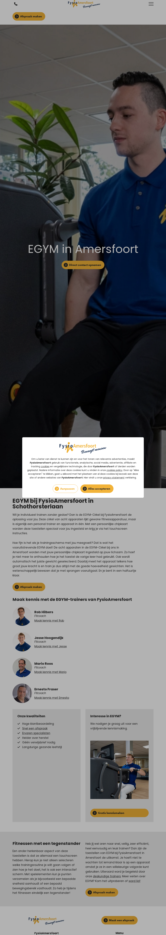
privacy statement (113, 477)
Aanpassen (67, 488)
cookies (45, 466)
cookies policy (114, 470)
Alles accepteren (99, 488)
